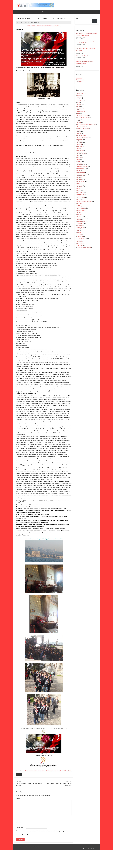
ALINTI (79, 97)
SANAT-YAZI (51, 12)
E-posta (18, 823)
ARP (78, 102)
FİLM (78, 148)
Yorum (18, 798)
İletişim (97, 848)
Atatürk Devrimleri (29, 770)
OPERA (79, 199)
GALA (78, 155)
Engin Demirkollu (57, 770)
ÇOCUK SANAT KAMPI (83, 128)
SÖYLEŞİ (79, 234)
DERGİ (79, 131)
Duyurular (79, 139)
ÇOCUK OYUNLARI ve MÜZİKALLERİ (86, 124)
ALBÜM (79, 95)
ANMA (78, 98)
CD (78, 120)
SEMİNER (79, 225)
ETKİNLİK (60, 12)
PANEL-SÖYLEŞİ (81, 208)
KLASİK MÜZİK (81, 172)
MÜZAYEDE (80, 186)
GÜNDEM (79, 161)
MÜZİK (42, 12)
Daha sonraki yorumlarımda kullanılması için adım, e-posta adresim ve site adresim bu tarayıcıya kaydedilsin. (43, 831)
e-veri (37, 847)
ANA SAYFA (17, 12)
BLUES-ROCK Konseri (82, 115)
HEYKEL (79, 163)
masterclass (80, 185)
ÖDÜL (78, 196)
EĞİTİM (79, 141)
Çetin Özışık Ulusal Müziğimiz (83, 55)
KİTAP (78, 170)
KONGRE (79, 177)
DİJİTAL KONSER (81, 135)
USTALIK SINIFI (81, 243)
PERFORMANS (81, 210)
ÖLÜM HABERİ (81, 197)
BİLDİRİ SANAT (81, 111)
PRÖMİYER (80, 216)
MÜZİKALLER (80, 192)
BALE (78, 106)
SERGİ (79, 229)
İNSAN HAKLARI (71, 12)
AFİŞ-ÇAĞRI (80, 93)
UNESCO (79, 241)
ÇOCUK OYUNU (81, 126)
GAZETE (79, 157)
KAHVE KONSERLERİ (82, 166)
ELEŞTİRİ (79, 142)
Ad (17, 818)
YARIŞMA (79, 245)
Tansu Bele (79, 81)
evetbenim (27, 22)
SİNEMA (79, 232)
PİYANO (79, 212)
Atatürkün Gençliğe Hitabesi (39, 770)
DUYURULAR (26, 12)
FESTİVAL (35, 12)
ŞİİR (78, 230)
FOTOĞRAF (80, 150)
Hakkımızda (84, 848)
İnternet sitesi (19, 827)
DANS (78, 130)
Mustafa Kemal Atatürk (66, 770)
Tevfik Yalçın (79, 78)
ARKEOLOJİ (80, 100)
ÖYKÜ (78, 205)
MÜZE (78, 188)
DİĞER (79, 133)
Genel (78, 159)
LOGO (78, 183)
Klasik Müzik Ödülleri (82, 174)
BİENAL (79, 109)
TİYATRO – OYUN (82, 12)
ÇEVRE (79, 122)
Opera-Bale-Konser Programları (84, 201)
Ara (77, 18)
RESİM (79, 219)
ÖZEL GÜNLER (81, 207)
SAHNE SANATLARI (82, 221)
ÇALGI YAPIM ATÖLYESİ (83, 117)
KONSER (79, 179)
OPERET (79, 203)
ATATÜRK (19, 774)
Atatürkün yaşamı (49, 770)
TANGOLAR (80, 236)
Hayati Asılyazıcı (80, 79)
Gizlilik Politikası (91, 848)
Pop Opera (79, 214)
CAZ (78, 119)
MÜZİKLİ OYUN (81, 194)
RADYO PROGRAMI (82, 218)
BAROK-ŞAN (80, 108)
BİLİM (78, 113)
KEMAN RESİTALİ (81, 168)
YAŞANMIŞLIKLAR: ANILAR (84, 247)
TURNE (79, 240)
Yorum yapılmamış (34, 22)
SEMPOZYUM (80, 227)
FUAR (78, 152)
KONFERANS (80, 175)
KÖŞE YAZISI (80, 181)
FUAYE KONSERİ (81, 153)
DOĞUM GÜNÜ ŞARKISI (83, 137)
